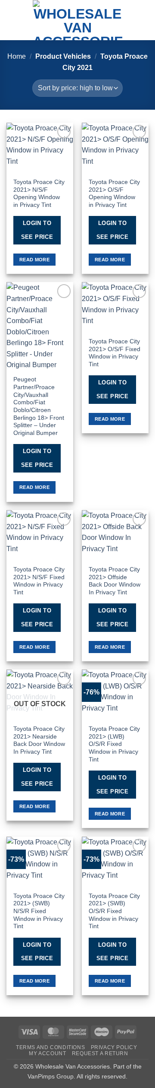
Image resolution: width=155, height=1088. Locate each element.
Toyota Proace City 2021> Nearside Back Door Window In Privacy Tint (39, 740)
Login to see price (37, 230)
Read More (34, 259)
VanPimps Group (51, 1076)
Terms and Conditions (50, 1047)
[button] (11, 20)
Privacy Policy (114, 1047)
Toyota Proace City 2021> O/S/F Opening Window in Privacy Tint (114, 193)
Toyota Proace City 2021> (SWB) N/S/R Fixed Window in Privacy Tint (39, 911)
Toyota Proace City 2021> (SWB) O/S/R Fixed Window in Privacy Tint (114, 911)
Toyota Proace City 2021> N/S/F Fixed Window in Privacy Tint (39, 581)
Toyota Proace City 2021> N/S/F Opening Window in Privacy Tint (39, 193)
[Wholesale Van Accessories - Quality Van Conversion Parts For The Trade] (77, 20)
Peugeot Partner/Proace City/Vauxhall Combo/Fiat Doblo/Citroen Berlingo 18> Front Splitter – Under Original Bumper (38, 406)
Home (16, 56)
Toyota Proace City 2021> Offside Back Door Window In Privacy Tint (114, 581)
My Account (47, 1053)
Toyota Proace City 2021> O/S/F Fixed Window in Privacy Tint (114, 353)
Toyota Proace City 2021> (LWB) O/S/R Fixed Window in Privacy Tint (114, 744)
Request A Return (100, 1053)
